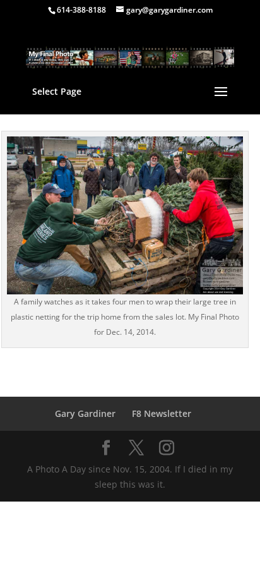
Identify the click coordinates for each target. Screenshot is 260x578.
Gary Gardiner (85, 413)
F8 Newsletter (161, 413)
